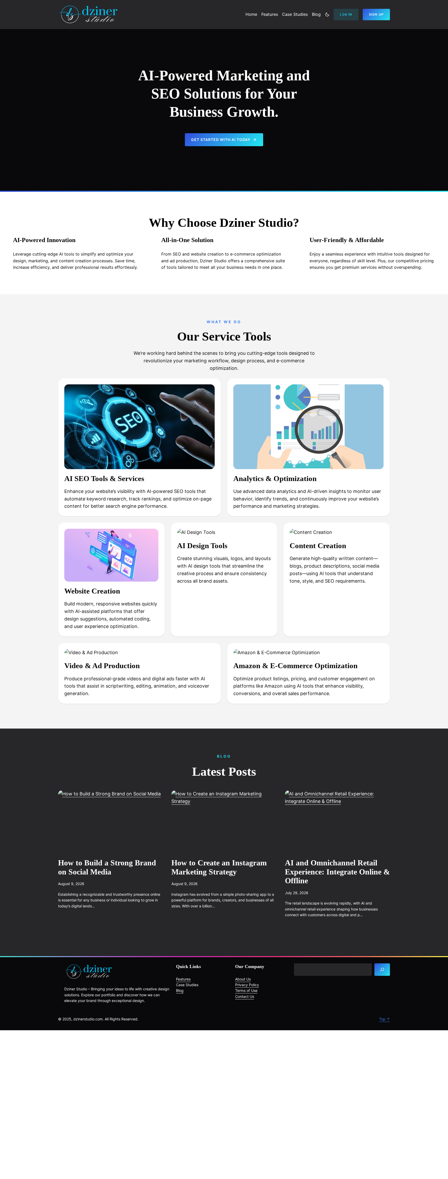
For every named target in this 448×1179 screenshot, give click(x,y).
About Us (243, 979)
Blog (180, 990)
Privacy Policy (247, 985)
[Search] (382, 969)
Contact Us (244, 996)
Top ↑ (384, 1019)
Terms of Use (246, 990)
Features (183, 979)
